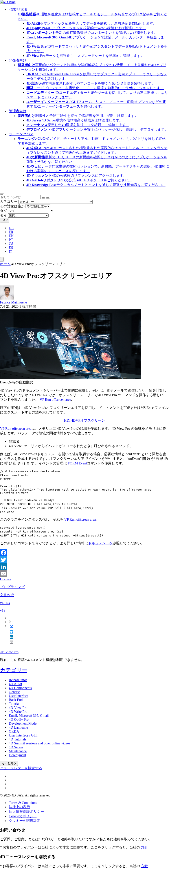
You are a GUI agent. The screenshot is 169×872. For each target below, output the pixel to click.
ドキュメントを (100, 543)
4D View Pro (9, 652)
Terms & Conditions (23, 803)
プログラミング (12, 587)
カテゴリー (9, 201)
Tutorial (14, 704)
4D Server (16, 747)
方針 (144, 847)
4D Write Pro (18, 711)
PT (11, 240)
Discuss (5, 579)
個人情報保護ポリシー (26, 811)
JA (4, 220)
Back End (16, 700)
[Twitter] (84, 559)
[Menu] (2, 259)
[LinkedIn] (84, 566)
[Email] (84, 573)
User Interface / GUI (23, 735)
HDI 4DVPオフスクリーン (84, 420)
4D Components (20, 688)
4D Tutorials (17, 739)
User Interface (18, 696)
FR (11, 232)
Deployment (17, 755)
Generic (14, 692)
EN (11, 236)
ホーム (5, 264)
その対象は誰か (12, 206)
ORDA (14, 731)
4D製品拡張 (18, 9)
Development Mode (23, 723)
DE (11, 228)
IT (10, 251)
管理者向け (17, 111)
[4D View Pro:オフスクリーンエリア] (70, 378)
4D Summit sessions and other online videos (39, 743)
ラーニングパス (21, 134)
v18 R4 (5, 603)
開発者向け (17, 60)
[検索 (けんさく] (48, 198)
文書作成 (7, 595)
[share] (10, 646)
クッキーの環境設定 (24, 821)
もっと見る (9, 763)
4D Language (18, 727)
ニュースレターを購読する (21, 768)
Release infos (18, 680)
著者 (3, 215)
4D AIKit (15, 684)
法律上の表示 (19, 807)
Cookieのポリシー (23, 816)
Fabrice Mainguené (13, 302)
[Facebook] (84, 552)
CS (11, 244)
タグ (3, 211)
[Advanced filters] (43, 198)
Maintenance (18, 751)
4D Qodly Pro (19, 719)
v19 (2, 610)
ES (11, 247)
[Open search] (2, 194)
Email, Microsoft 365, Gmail (29, 715)
